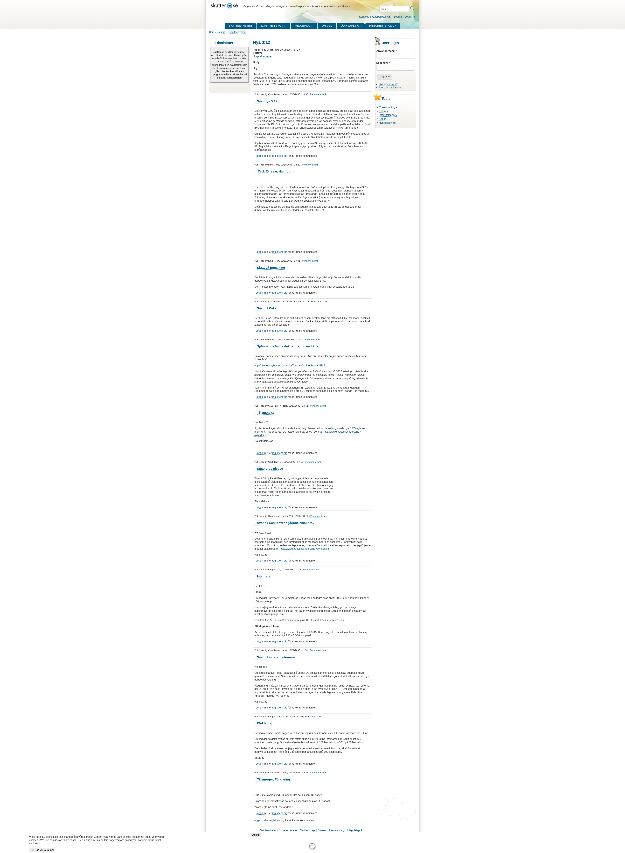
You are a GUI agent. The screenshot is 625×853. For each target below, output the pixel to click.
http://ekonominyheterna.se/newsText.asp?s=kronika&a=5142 (289, 365)
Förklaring (264, 723)
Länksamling (336, 830)
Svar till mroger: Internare (276, 657)
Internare (263, 576)
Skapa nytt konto (388, 84)
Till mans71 (265, 412)
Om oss (322, 830)
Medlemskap (307, 830)
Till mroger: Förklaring (273, 779)
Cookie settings (388, 107)
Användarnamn (386, 51)
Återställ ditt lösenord (391, 87)
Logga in (410, 16)
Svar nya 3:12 (267, 101)
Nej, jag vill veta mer (42, 850)
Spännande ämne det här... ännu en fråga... (289, 346)
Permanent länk (318, 94)
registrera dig (279, 155)
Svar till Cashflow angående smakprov (285, 523)
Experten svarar (288, 830)
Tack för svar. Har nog (274, 171)
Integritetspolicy (388, 115)
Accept (256, 835)
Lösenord (382, 62)
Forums (221, 32)
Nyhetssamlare (387, 122)
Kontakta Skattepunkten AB (375, 16)
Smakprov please (270, 468)
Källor (382, 119)
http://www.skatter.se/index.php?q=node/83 (304, 548)
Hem (211, 32)
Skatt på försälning (271, 267)
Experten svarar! (237, 32)
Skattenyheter (268, 830)
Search (398, 16)
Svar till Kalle (266, 308)
